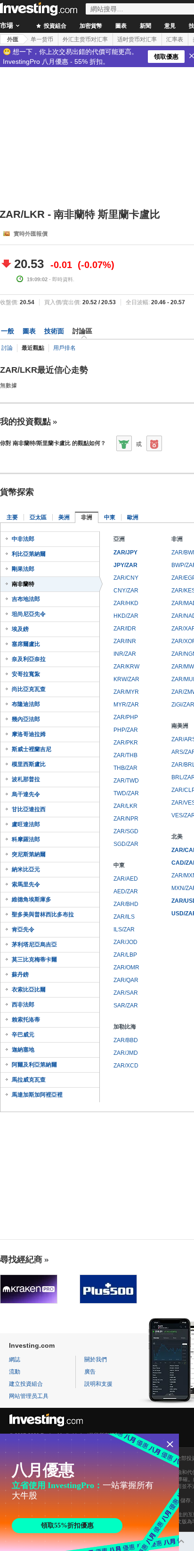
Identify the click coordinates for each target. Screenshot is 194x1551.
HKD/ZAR (125, 616)
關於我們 (95, 1359)
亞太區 (38, 517)
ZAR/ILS (124, 917)
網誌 (14, 1359)
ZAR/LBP (125, 955)
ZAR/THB (125, 755)
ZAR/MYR (126, 692)
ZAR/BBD (125, 1040)
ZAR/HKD (125, 603)
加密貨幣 (91, 26)
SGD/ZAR (125, 844)
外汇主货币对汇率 (85, 39)
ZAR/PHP (125, 717)
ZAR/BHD (125, 904)
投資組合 (54, 26)
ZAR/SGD (125, 831)
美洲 (64, 517)
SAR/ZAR (125, 1005)
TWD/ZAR (126, 793)
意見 (170, 26)
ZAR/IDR (124, 628)
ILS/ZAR (124, 929)
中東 (109, 517)
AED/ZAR (125, 891)
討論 (7, 348)
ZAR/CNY (125, 578)
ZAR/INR (124, 641)
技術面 (54, 331)
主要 (12, 517)
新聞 (145, 26)
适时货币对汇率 (137, 39)
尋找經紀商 (21, 1259)
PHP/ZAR (125, 730)
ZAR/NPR (125, 818)
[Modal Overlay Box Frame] (89, 1492)
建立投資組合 (26, 1384)
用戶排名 (64, 348)
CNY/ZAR (125, 590)
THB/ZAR (125, 768)
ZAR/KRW (126, 666)
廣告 (90, 1371)
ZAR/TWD (126, 780)
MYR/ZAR (126, 704)
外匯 (12, 39)
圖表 (121, 26)
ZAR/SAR (125, 993)
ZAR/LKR (125, 806)
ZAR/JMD (125, 1053)
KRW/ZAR (126, 679)
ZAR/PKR (125, 742)
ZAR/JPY (125, 552)
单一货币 (42, 39)
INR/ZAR (124, 654)
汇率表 (174, 39)
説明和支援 (98, 1384)
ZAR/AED (125, 878)
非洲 (86, 517)
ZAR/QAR (125, 980)
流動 (14, 1371)
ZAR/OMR (126, 967)
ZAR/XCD (125, 1065)
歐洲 (132, 517)
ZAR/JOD (125, 942)
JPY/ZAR (125, 565)
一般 (7, 331)
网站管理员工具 (28, 1396)
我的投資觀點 (25, 421)
